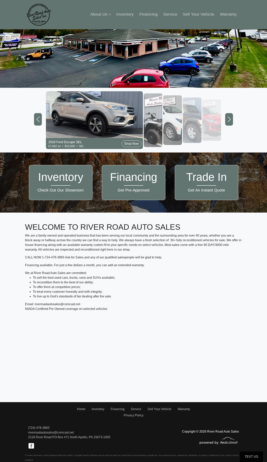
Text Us (251, 456)
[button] (100, 14)
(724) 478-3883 (38, 427)
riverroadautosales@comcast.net (51, 432)
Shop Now (37, 128)
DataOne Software (90, 455)
